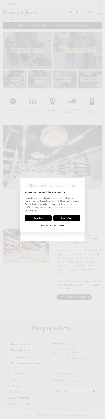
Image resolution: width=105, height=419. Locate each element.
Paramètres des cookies (52, 225)
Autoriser (38, 218)
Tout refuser (67, 218)
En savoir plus (31, 210)
